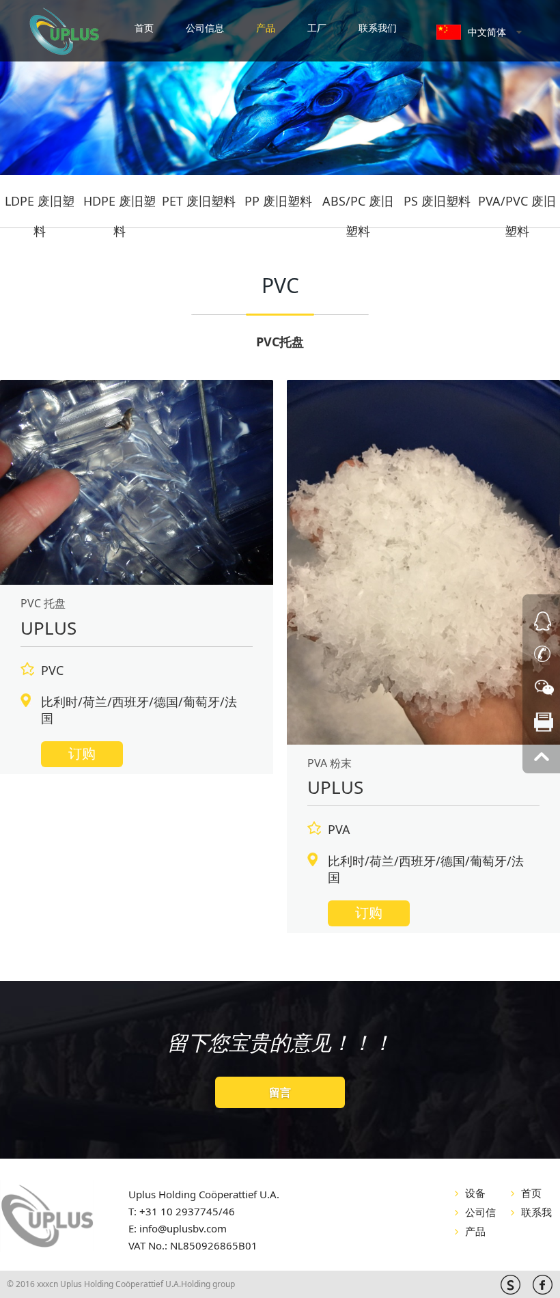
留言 (280, 1092)
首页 (144, 27)
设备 (475, 1193)
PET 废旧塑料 (199, 201)
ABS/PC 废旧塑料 (357, 205)
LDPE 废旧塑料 (39, 205)
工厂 (316, 27)
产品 (265, 27)
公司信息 (205, 27)
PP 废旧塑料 (278, 201)
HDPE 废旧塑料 (119, 205)
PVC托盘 (280, 341)
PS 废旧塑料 (437, 201)
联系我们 (378, 27)
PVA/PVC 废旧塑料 (517, 205)
